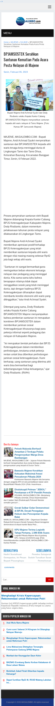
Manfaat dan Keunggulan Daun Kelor (23, 656)
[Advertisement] (27, 187)
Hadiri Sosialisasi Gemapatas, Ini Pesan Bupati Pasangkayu (15, 557)
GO (49, 580)
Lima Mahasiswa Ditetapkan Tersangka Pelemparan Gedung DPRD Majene (24, 648)
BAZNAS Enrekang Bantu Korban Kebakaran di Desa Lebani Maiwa (28, 663)
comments (9, 567)
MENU (8, 33)
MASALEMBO (27, 702)
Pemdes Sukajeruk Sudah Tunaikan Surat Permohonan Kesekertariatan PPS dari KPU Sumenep (38, 560)
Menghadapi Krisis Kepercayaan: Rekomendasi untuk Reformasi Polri (23, 597)
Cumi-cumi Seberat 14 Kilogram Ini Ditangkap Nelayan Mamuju (28, 630)
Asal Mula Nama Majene (17, 623)
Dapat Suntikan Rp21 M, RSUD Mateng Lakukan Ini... (28, 681)
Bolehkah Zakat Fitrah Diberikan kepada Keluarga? (25, 672)
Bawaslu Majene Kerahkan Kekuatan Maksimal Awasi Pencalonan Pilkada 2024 (29, 473)
